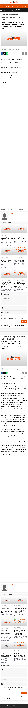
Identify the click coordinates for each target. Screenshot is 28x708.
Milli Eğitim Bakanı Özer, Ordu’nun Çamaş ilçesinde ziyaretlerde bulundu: (7, 284)
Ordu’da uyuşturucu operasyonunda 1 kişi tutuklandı (19, 238)
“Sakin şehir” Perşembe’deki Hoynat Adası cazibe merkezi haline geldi (20, 284)
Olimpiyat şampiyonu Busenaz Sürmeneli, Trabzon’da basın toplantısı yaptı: (19, 632)
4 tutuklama (8, 209)
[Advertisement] (14, 146)
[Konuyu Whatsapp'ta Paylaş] (7, 53)
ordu (12, 209)
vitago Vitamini (15, 580)
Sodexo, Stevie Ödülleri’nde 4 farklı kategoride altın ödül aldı (6, 610)
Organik (10, 580)
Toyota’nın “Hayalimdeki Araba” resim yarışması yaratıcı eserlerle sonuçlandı (20, 610)
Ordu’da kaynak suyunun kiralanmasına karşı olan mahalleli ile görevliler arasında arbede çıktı (7, 239)
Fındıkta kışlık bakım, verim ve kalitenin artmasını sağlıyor (19, 260)
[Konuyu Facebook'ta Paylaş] (2, 53)
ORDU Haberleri (4, 234)
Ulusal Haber (3, 605)
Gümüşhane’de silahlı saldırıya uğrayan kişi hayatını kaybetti (6, 655)
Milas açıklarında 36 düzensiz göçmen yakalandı (16, 6)
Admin (11, 213)
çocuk (7, 580)
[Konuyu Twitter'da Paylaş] (4, 53)
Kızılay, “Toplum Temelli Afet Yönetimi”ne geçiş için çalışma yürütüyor (20, 655)
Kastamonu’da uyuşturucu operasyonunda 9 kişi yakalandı (6, 632)
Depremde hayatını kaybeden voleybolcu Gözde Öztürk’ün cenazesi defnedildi (6, 261)
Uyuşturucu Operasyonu (18, 209)
